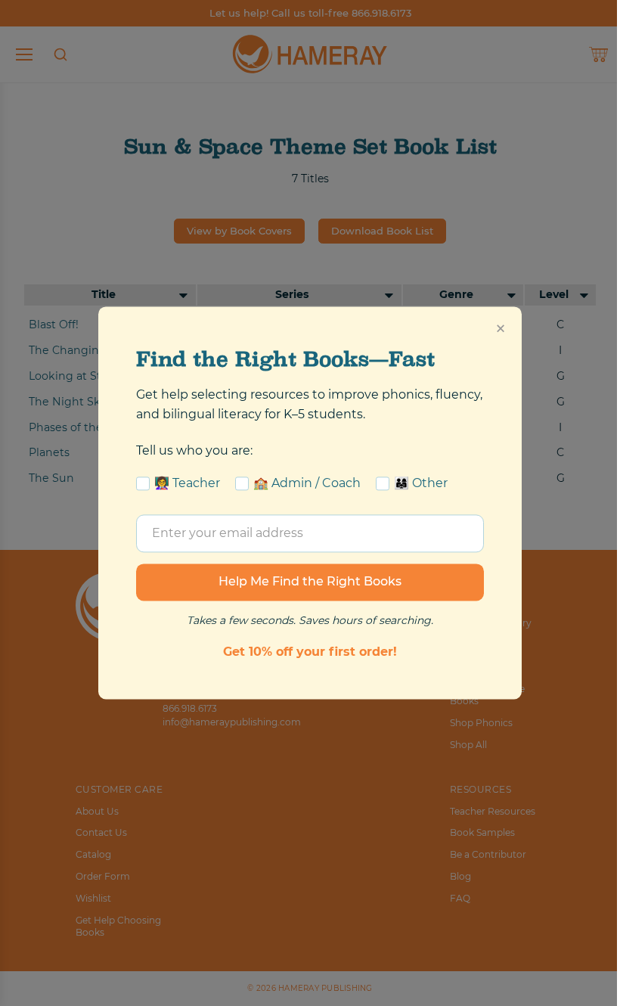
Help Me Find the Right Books (310, 582)
